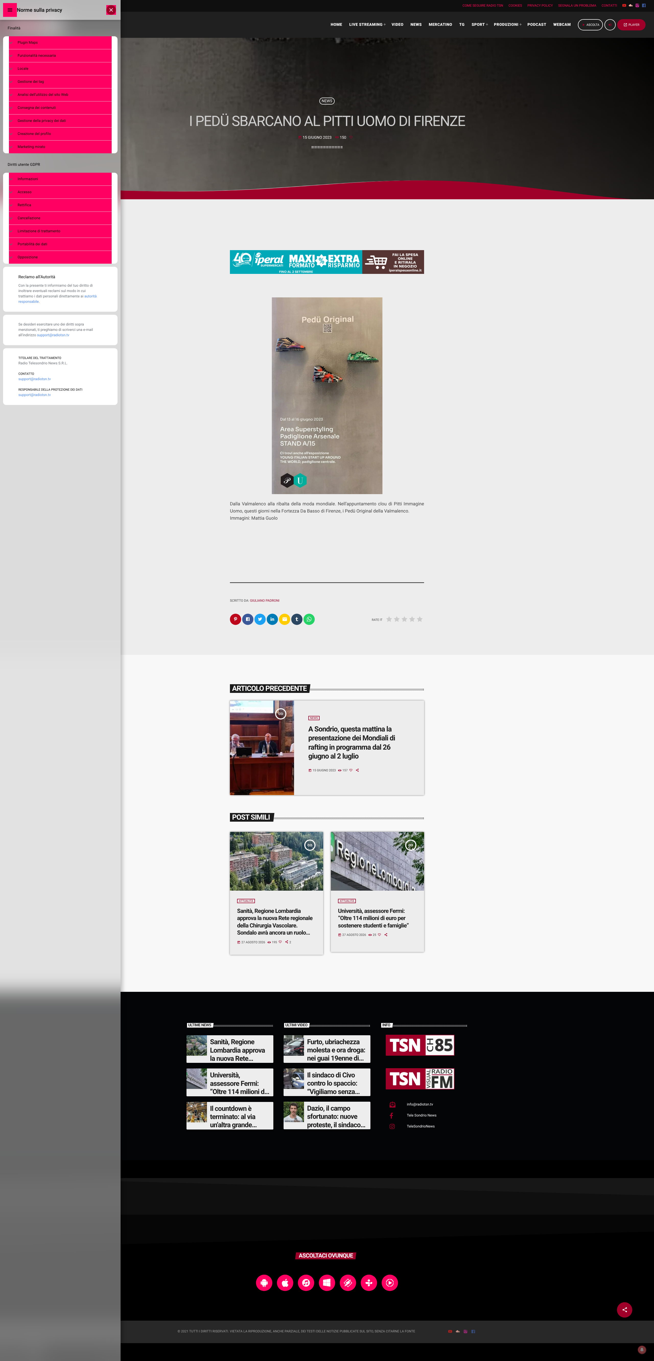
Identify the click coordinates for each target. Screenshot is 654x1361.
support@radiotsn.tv (53, 335)
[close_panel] (111, 10)
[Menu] (10, 10)
